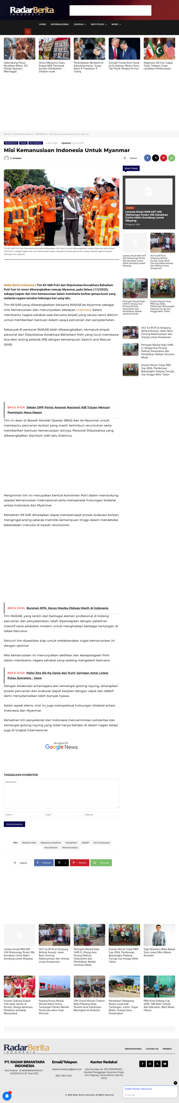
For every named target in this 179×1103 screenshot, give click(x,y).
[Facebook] (147, 157)
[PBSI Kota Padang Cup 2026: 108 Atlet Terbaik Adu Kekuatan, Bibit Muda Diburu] (159, 987)
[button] (27, 31)
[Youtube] (165, 1064)
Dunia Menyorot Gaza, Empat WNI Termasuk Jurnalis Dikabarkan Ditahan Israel (52, 67)
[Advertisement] (110, 10)
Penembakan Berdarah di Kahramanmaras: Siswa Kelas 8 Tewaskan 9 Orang (88, 67)
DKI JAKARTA (36, 143)
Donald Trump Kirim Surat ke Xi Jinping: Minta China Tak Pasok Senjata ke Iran (124, 65)
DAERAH (130, 208)
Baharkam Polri (29, 842)
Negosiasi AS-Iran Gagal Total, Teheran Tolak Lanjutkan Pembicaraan (158, 65)
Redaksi (17, 158)
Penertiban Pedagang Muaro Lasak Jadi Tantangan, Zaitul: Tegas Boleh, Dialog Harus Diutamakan (123, 1007)
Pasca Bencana (51, 847)
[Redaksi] (7, 158)
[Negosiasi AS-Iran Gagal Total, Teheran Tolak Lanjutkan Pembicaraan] (159, 49)
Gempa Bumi (71, 842)
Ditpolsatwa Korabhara (51, 842)
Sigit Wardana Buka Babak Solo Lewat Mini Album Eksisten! (159, 952)
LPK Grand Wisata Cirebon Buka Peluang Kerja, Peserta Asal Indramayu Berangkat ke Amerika (89, 1005)
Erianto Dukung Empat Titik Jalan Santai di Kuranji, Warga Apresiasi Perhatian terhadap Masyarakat (18, 1007)
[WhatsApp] (171, 157)
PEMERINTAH (41, 134)
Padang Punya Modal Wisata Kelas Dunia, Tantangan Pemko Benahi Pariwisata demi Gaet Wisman (54, 1007)
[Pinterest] (163, 157)
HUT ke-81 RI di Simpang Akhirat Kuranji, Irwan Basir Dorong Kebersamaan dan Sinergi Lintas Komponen (161, 261)
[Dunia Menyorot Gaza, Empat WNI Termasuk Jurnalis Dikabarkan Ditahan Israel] (54, 49)
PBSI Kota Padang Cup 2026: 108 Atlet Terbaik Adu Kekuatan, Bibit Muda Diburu (159, 1005)
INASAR (85, 842)
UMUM (23, 143)
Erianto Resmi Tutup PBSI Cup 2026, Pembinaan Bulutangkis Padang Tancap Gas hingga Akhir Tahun (162, 306)
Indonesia (83, 310)
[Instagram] (150, 1064)
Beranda (7, 134)
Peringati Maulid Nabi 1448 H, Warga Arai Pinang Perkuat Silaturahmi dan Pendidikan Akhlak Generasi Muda (134, 307)
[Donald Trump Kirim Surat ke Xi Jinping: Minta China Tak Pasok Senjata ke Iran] (124, 49)
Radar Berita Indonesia (23, 134)
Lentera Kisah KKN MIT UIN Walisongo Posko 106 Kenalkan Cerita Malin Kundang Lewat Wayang (146, 216)
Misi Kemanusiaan (102, 842)
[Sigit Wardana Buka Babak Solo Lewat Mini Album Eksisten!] (159, 935)
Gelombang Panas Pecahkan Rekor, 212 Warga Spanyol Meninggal (16, 67)
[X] (155, 157)
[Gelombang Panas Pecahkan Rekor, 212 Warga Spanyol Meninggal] (19, 49)
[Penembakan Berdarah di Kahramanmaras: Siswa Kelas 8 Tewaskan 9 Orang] (89, 49)
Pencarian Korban (70, 847)
